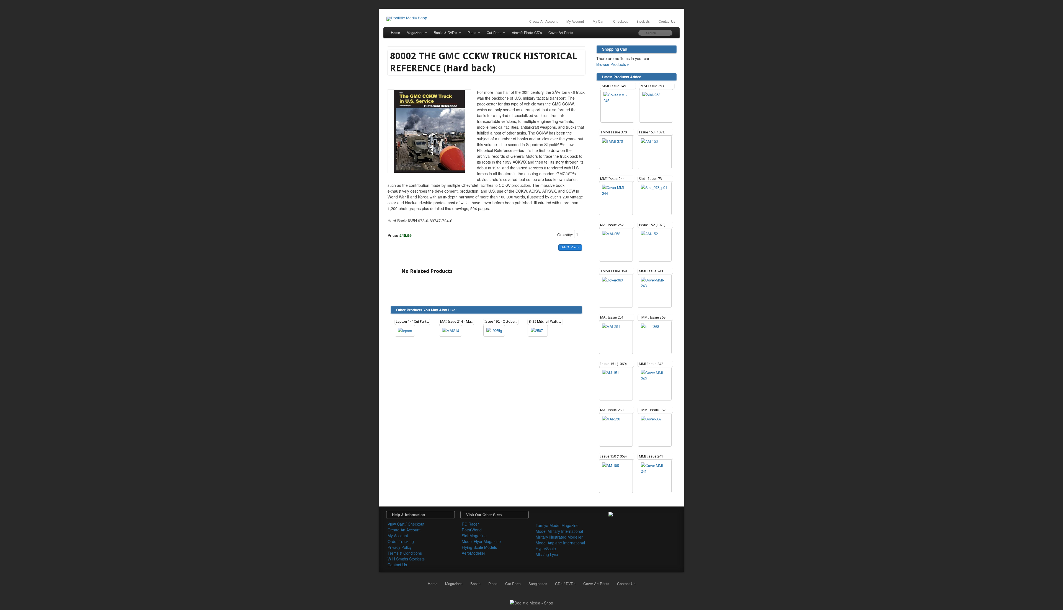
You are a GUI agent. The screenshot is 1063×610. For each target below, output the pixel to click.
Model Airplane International (560, 543)
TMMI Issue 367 (652, 410)
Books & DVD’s (445, 32)
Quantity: (565, 234)
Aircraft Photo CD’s (527, 32)
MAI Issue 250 (611, 410)
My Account (575, 21)
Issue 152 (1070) (652, 225)
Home (395, 32)
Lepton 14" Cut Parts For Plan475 (421, 321)
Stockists (643, 21)
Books (475, 583)
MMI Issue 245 (614, 86)
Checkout (620, 21)
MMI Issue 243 (651, 271)
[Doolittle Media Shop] (406, 19)
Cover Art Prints (560, 32)
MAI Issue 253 (652, 86)
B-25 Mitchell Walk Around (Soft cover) (559, 321)
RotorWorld (472, 530)
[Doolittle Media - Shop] (531, 602)
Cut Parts (494, 32)
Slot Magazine (474, 535)
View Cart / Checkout (406, 524)
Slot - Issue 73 (650, 179)
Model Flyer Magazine (481, 541)
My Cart (598, 21)
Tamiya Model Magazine (557, 525)
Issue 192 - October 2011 (504, 321)
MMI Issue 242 (651, 364)
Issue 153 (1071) (652, 132)
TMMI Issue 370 (613, 132)
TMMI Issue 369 (613, 271)
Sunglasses (537, 583)
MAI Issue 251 (611, 317)
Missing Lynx (547, 554)
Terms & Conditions (405, 553)
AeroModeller (473, 553)
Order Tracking (401, 541)
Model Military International (559, 531)
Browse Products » (612, 64)
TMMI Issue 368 (652, 317)
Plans (472, 32)
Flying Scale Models (479, 547)
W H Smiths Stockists (406, 559)
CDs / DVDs (565, 583)
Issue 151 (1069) (613, 364)
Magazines (415, 32)
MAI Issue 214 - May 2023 (460, 321)
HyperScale (546, 548)
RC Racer (470, 524)
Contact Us (667, 21)
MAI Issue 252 (611, 225)
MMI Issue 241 (651, 456)
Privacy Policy (400, 547)
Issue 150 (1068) (613, 456)
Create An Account (543, 21)
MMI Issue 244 (612, 179)
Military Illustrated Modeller (559, 537)
